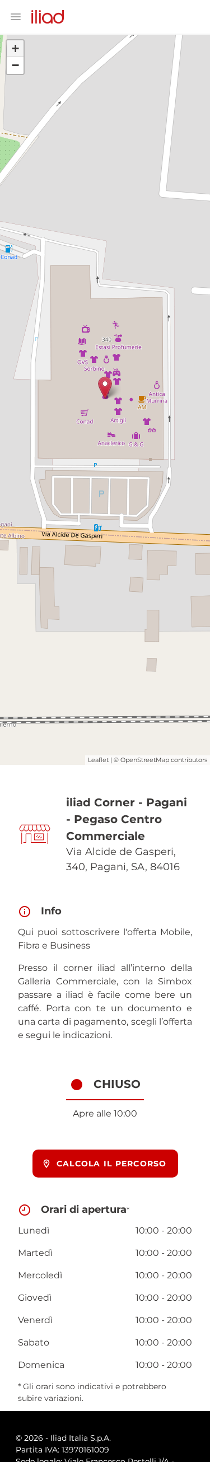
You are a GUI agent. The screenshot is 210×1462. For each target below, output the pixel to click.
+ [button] (15, 48)
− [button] (15, 65)
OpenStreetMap (144, 760)
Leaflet (98, 760)
